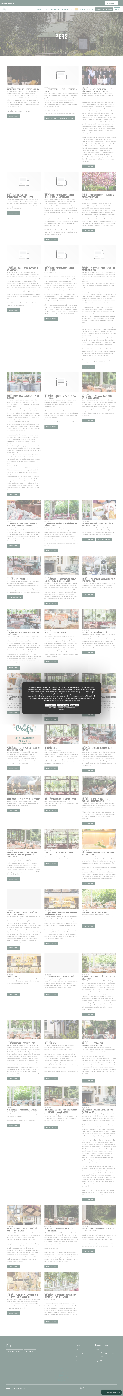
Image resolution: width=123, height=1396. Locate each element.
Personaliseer (74, 705)
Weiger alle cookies (63, 705)
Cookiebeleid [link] (62, 709)
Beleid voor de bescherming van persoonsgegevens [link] (62, 707)
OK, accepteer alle (50, 705)
